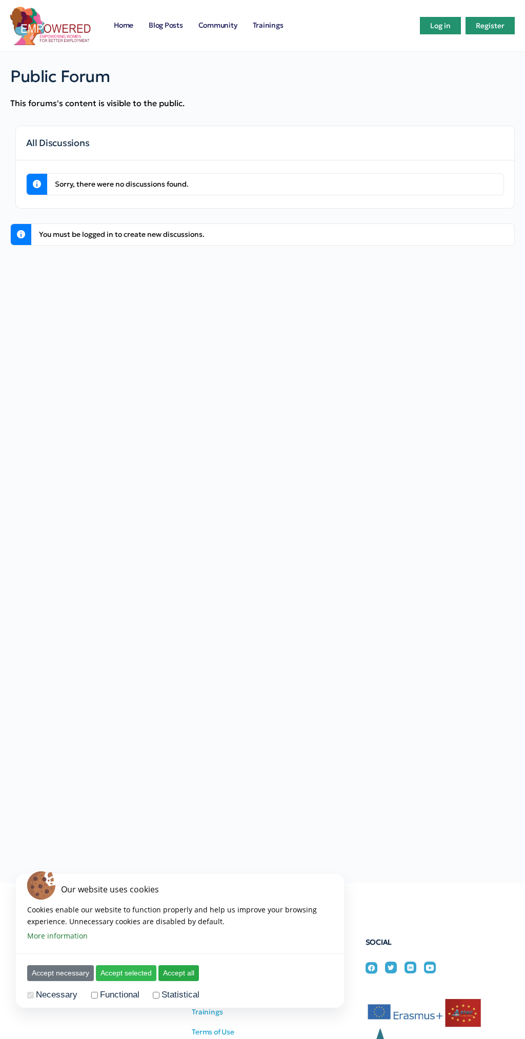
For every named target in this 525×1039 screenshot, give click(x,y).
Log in (440, 25)
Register (490, 25)
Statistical (180, 995)
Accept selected (126, 973)
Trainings (207, 1011)
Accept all (178, 973)
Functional (119, 995)
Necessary (56, 995)
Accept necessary (60, 973)
